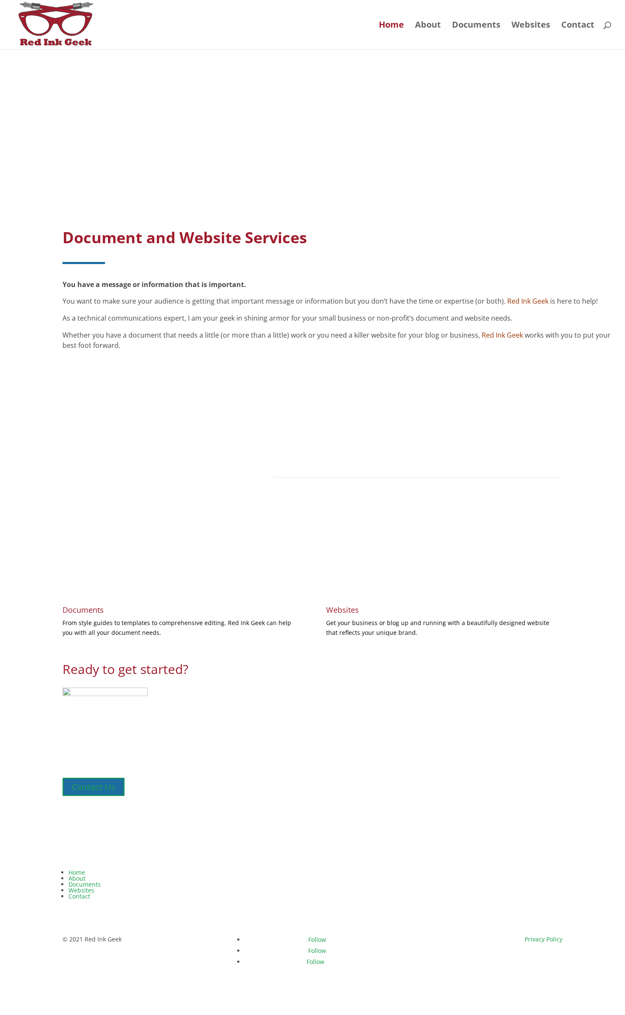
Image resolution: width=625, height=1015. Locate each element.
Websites (530, 26)
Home (391, 26)
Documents (476, 26)
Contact (577, 26)
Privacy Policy (543, 939)
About (428, 26)
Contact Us (93, 787)
